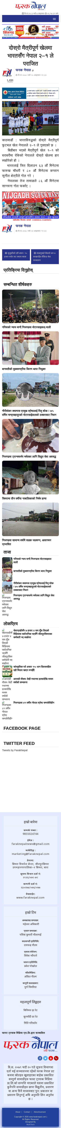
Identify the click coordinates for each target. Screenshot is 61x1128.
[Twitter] (45, 1059)
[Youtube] (51, 1059)
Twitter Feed (19, 743)
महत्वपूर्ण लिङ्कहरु (30, 1001)
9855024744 (30, 833)
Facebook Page (22, 728)
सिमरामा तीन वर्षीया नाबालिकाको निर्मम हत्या (24, 498)
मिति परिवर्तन (30, 1023)
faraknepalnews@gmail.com (31, 844)
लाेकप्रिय (11, 623)
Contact (27, 1112)
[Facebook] (40, 1059)
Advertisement (40, 1112)
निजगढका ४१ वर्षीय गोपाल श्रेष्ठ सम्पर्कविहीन (33, 702)
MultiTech (30, 1124)
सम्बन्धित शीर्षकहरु (18, 284)
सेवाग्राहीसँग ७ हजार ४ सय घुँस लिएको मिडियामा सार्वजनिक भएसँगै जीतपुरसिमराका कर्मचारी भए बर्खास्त (32, 634)
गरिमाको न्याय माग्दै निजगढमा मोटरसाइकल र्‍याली (26, 327)
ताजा (7, 552)
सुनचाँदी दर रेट (31, 1016)
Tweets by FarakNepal (15, 750)
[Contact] (56, 1059)
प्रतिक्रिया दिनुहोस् (18, 270)
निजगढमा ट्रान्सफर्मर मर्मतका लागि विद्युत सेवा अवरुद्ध (29, 456)
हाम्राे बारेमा (30, 821)
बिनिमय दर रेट (30, 1010)
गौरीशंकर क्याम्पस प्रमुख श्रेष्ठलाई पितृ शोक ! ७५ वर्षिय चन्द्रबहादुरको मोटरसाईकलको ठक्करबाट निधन (33, 586)
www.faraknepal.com (30, 897)
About (17, 1112)
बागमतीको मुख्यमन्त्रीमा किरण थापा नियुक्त (23, 369)
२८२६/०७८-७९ (30, 877)
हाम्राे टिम (30, 912)
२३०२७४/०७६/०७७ (30, 887)
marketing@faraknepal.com (30, 854)
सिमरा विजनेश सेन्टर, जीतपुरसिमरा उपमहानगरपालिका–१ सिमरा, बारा (30, 865)
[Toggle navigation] (54, 18)
